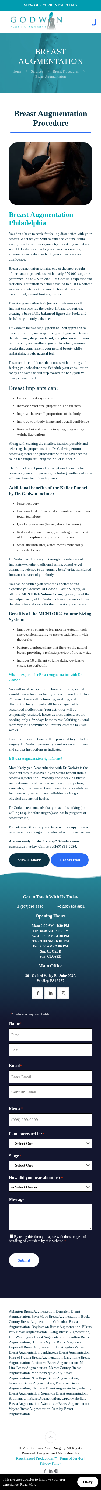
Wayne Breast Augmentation (29, 1409)
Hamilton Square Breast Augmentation (60, 1342)
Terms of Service (71, 1458)
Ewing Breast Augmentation (68, 1332)
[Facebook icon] (45, 1471)
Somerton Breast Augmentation (64, 1393)
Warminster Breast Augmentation (65, 1404)
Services (37, 71)
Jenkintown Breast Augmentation (65, 1352)
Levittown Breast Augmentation (55, 1363)
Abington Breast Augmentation (31, 1311)
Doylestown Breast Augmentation (56, 1327)
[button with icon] (37, 993)
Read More (28, 1484)
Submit (24, 1260)
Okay (88, 1482)
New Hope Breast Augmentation (55, 1378)
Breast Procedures (66, 71)
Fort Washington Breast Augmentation (37, 1337)
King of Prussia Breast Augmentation (35, 1357)
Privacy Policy (50, 1463)
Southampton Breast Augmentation (34, 1398)
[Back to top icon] (50, 1437)
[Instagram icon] (56, 1471)
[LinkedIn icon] (50, 1471)
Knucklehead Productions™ (36, 1458)
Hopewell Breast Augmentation (31, 1347)
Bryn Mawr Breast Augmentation (55, 1316)
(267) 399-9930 (64, 846)
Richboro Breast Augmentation (54, 1388)
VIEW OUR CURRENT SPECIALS (50, 5)
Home (17, 71)
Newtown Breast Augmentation (31, 1383)
